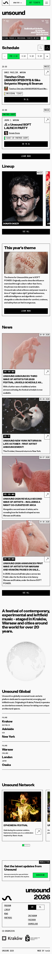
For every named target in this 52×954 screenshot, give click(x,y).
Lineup (7, 910)
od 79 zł (26, 144)
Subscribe (40, 875)
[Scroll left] (5, 56)
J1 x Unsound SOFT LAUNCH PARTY (17, 126)
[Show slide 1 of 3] (42, 38)
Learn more (26, 311)
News (6, 914)
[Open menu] (46, 2)
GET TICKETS (34, 3)
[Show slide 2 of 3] (45, 38)
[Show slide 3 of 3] (48, 38)
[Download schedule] (47, 48)
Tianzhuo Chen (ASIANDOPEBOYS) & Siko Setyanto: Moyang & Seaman (23, 80)
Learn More (26, 156)
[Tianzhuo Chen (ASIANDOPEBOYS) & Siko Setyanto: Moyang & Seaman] (47, 72)
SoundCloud (33, 924)
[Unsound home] (5, 2)
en (32, 907)
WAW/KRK (16, 3)
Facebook (32, 920)
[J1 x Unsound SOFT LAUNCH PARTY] (47, 120)
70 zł (26, 100)
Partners (8, 918)
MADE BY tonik (43, 951)
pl (40, 907)
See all (26, 232)
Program (7, 906)
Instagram (32, 916)
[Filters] (40, 48)
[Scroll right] (47, 56)
